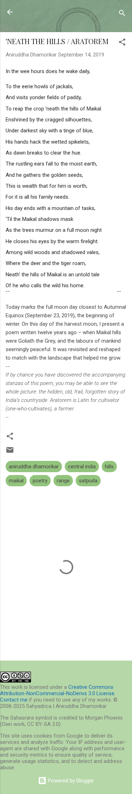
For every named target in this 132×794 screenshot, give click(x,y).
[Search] (122, 14)
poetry (40, 480)
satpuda (88, 480)
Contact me (13, 700)
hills (109, 466)
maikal (16, 480)
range (63, 480)
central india (82, 466)
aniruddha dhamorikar (34, 466)
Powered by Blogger (70, 780)
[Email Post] (10, 452)
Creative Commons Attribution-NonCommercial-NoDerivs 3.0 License (57, 690)
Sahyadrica (45, 11)
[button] (122, 43)
